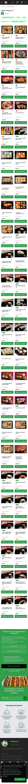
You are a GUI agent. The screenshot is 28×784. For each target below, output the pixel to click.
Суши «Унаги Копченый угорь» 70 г (20, 608)
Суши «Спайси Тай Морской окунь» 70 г (20, 261)
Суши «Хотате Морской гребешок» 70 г (20, 507)
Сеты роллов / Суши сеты (7, 17)
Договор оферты (5, 753)
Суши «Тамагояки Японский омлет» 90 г (7, 286)
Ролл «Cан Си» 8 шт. (6, 358)
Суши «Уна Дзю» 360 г (20, 407)
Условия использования (14, 670)
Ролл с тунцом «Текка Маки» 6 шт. (20, 335)
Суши (24, 17)
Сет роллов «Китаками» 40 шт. (20, 213)
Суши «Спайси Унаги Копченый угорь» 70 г (7, 608)
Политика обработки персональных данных (11, 755)
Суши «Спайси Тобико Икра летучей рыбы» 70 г (21, 533)
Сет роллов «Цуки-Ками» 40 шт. (6, 38)
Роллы (18, 17)
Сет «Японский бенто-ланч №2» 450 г (7, 408)
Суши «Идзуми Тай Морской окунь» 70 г (6, 483)
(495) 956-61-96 (14, 741)
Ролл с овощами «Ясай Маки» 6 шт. (21, 310)
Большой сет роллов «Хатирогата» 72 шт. (6, 62)
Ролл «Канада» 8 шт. (20, 112)
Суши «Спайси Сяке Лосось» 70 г (20, 558)
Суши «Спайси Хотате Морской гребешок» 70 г (7, 583)
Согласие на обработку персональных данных (11, 757)
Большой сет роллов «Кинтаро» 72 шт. (20, 38)
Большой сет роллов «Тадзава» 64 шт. (6, 457)
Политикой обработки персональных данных (13, 660)
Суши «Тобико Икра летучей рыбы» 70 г (6, 533)
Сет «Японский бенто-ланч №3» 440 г (20, 384)
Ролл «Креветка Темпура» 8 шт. (5, 189)
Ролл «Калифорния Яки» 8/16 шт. (20, 188)
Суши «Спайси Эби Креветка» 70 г (6, 311)
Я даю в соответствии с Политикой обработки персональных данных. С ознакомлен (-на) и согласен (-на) (14, 659)
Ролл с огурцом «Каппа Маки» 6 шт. (21, 139)
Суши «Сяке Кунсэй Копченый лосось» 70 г (21, 583)
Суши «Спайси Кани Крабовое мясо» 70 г (6, 262)
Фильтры (7, 13)
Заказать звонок (14, 744)
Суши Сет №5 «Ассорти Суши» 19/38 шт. (7, 113)
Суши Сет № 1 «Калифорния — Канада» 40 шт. (19, 457)
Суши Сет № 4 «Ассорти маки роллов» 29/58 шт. (19, 62)
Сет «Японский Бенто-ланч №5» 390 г (7, 384)
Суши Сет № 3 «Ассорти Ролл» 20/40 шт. (7, 88)
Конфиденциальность (20, 669)
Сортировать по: (5, 21)
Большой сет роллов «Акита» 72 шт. (6, 139)
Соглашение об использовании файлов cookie (11, 759)
